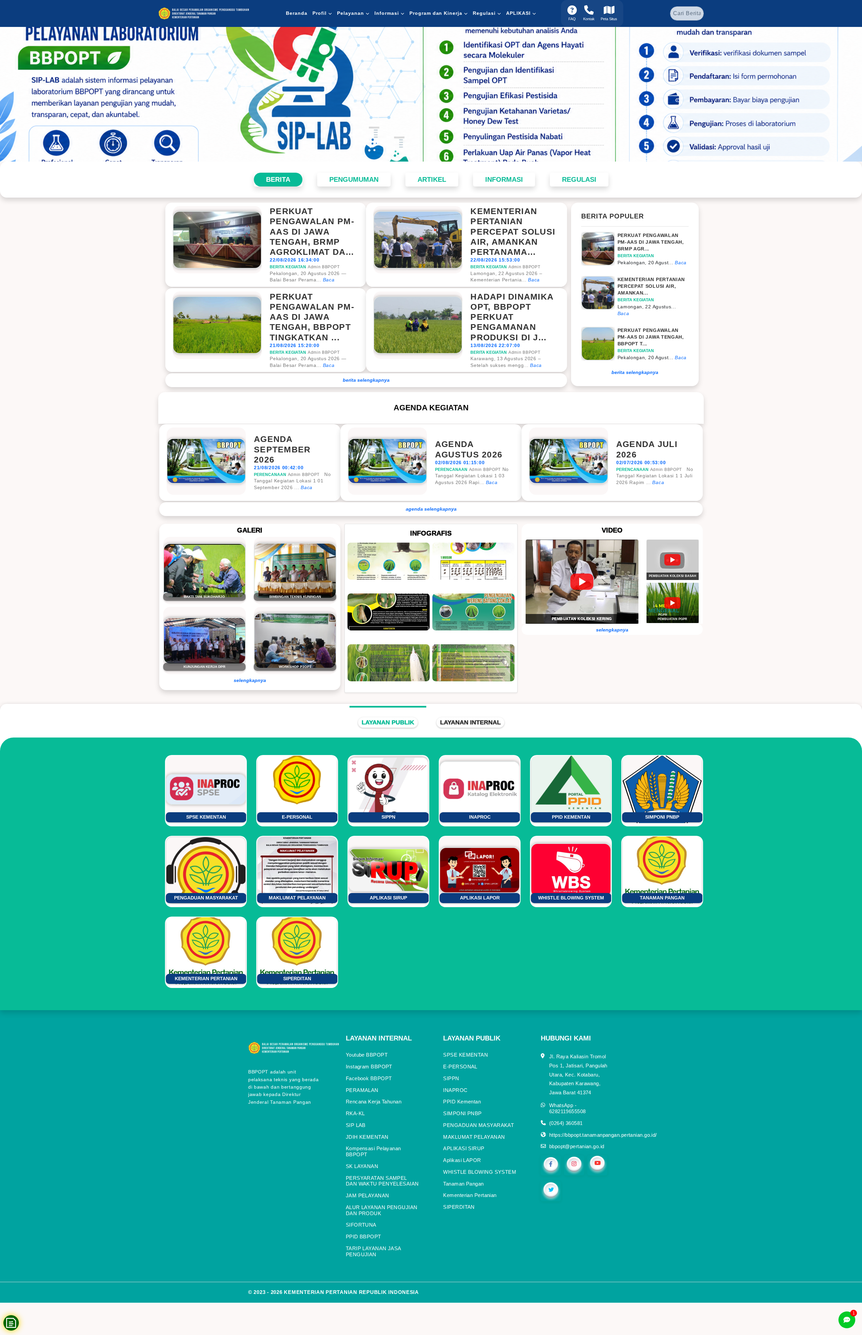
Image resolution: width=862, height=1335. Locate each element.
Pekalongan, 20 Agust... (646, 262)
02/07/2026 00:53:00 (641, 462)
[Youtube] (597, 1165)
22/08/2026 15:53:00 (495, 260)
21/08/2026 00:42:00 (278, 467)
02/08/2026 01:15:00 (460, 462)
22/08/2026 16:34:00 (294, 260)
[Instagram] (574, 1165)
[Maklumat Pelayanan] (431, 94)
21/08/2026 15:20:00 (294, 345)
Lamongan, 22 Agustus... (647, 306)
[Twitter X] (551, 1191)
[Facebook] (551, 1165)
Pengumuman (353, 179)
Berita (278, 179)
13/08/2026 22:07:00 (495, 345)
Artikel (432, 179)
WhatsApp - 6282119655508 (567, 1108)
